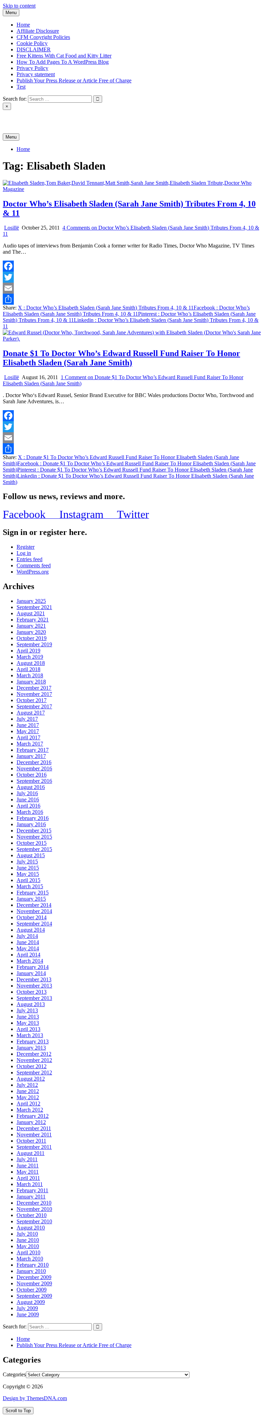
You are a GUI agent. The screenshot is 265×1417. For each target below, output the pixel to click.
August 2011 (31, 1153)
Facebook (126, 311)
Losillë (11, 228)
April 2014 (28, 955)
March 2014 (30, 961)
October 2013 (32, 992)
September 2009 (34, 1296)
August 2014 (31, 930)
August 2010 (31, 1228)
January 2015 (31, 899)
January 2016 (31, 824)
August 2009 (31, 1302)
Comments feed (34, 565)
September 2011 (34, 1147)
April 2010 (28, 1252)
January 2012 (31, 1122)
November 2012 (34, 1060)
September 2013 (34, 998)
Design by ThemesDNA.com (35, 1398)
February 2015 (33, 892)
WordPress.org (33, 572)
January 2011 (31, 1197)
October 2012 (32, 1066)
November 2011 (34, 1134)
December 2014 (34, 905)
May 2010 (28, 1246)
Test (21, 87)
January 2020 (31, 632)
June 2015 (28, 868)
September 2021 (34, 607)
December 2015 (34, 830)
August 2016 (31, 787)
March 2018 (30, 675)
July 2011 (27, 1159)
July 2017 (27, 719)
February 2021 (33, 620)
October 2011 (31, 1141)
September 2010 (34, 1221)
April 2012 (28, 1103)
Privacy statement (36, 74)
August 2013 (31, 1004)
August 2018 (31, 663)
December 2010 (34, 1203)
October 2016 (32, 775)
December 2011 (34, 1128)
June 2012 (28, 1091)
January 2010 (31, 1271)
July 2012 (27, 1085)
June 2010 (28, 1240)
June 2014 (28, 942)
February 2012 (33, 1116)
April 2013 (28, 1029)
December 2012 (34, 1054)
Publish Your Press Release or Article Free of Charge (74, 80)
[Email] (132, 288)
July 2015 (27, 861)
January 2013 (31, 1048)
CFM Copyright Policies (43, 37)
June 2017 (28, 725)
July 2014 (27, 936)
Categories (14, 1374)
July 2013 (27, 1010)
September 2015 (34, 849)
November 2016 (34, 768)
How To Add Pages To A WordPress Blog (63, 62)
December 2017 (34, 688)
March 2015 (30, 886)
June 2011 (28, 1165)
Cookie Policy (32, 43)
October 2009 (32, 1290)
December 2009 (34, 1277)
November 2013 (34, 986)
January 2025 (31, 601)
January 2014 (31, 973)
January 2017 (31, 756)
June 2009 (28, 1314)
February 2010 (33, 1265)
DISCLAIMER (34, 49)
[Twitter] (132, 277)
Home (23, 25)
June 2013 (28, 1017)
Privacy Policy (32, 68)
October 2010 (32, 1215)
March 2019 (30, 657)
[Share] (132, 299)
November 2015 (34, 837)
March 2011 (30, 1184)
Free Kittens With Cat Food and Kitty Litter (64, 56)
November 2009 (34, 1283)
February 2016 (33, 818)
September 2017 (34, 706)
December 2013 (34, 979)
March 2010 (30, 1259)
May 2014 (28, 948)
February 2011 (32, 1190)
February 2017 (33, 750)
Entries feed (29, 559)
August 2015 (31, 855)
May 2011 (28, 1172)
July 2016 (27, 793)
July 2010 (27, 1234)
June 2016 (28, 799)
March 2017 (30, 744)
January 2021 (31, 626)
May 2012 (28, 1097)
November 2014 (34, 911)
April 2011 (28, 1178)
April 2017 (28, 737)
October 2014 (32, 917)
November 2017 (34, 694)
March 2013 (30, 1035)
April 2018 (28, 669)
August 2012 (31, 1079)
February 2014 (33, 967)
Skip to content (19, 6)
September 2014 (34, 924)
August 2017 (31, 713)
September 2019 (34, 644)
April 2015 (28, 880)
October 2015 (32, 843)
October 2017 (32, 700)
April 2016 (28, 806)
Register (26, 547)
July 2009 (27, 1308)
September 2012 (34, 1072)
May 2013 (28, 1023)
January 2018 (31, 682)
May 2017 (28, 731)
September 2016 (34, 781)
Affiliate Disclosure (38, 31)
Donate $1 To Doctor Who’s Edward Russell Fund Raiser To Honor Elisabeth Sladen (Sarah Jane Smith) (121, 358)
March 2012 (30, 1110)
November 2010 (34, 1209)
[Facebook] (132, 266)
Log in (24, 553)
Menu (11, 12)
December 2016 (34, 762)
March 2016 (30, 812)
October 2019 (32, 638)
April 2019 (28, 651)
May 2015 (28, 874)
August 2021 (31, 613)
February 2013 (33, 1041)
